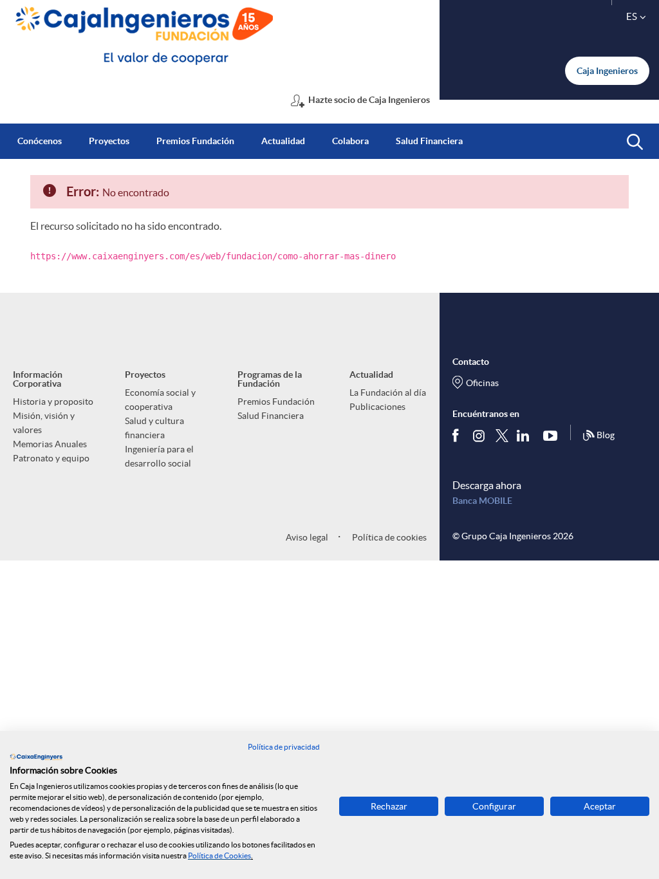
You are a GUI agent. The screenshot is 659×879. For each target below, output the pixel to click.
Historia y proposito (53, 401)
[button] (635, 142)
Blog (606, 435)
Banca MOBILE (482, 500)
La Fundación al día (387, 392)
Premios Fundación (276, 401)
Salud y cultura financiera (154, 428)
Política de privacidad (284, 747)
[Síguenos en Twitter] (502, 435)
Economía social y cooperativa (160, 399)
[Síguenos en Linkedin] (526, 436)
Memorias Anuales (50, 444)
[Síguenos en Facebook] (458, 436)
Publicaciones (377, 407)
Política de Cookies (219, 855)
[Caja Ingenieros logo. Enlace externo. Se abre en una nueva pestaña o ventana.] (36, 757)
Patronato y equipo (51, 458)
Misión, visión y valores (44, 423)
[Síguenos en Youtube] (553, 436)
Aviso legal (307, 537)
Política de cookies (388, 537)
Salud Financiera (270, 416)
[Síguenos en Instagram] (479, 435)
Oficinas (482, 383)
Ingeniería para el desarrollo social (159, 456)
